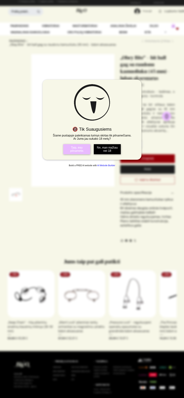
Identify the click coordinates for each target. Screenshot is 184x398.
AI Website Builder (106, 165)
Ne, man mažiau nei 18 (107, 149)
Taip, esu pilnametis (76, 149)
